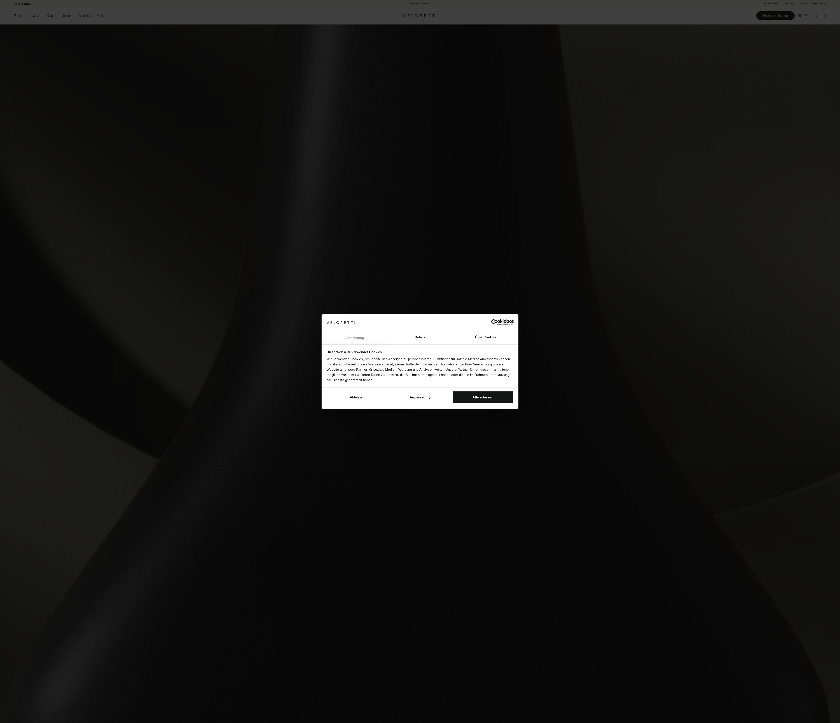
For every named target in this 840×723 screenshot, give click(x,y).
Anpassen (417, 397)
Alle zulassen (482, 397)
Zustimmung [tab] (354, 337)
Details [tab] (420, 337)
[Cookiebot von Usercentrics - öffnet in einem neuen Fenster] (494, 322)
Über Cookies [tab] (485, 337)
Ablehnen (357, 397)
